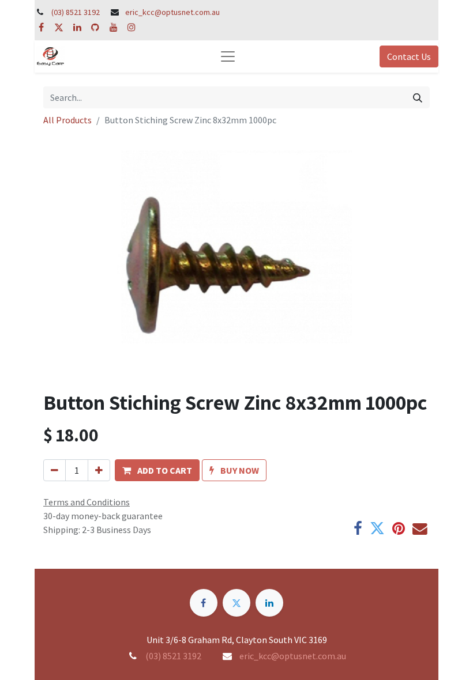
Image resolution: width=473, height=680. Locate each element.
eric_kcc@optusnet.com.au (172, 12)
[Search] (418, 97)
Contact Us (409, 56)
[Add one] (99, 470)
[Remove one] (54, 470)
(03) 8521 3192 (75, 12)
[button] (157, 470)
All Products (67, 120)
